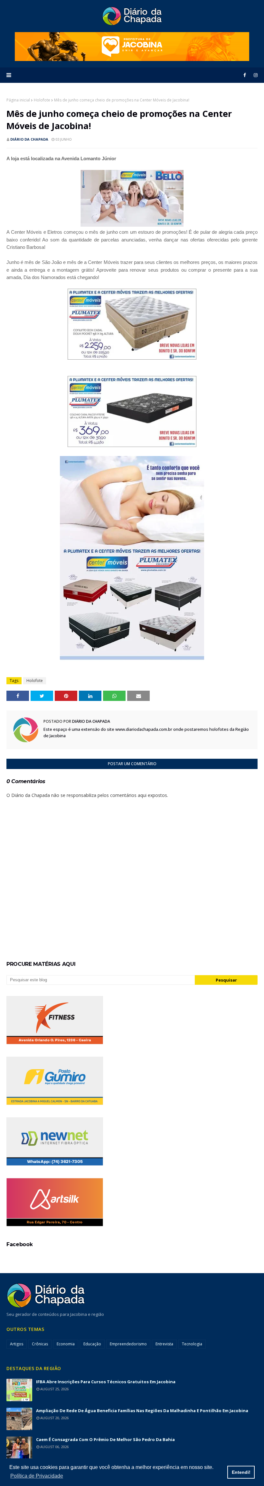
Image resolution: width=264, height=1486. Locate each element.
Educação (92, 1344)
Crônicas (40, 1344)
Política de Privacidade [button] (36, 1476)
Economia (66, 1344)
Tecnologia (192, 1344)
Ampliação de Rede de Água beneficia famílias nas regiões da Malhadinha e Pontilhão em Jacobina (142, 1410)
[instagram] (254, 75)
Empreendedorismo (128, 1344)
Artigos (16, 1344)
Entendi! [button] (241, 1472)
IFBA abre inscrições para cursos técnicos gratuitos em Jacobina (105, 1382)
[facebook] (244, 75)
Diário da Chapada (29, 139)
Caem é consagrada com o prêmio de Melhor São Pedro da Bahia (105, 1439)
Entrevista (164, 1344)
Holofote (42, 100)
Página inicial (18, 100)
